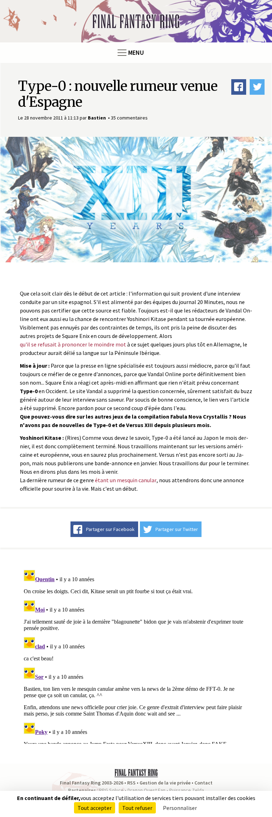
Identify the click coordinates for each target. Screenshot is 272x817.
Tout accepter (95, 807)
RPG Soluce (111, 790)
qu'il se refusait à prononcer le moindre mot (73, 344)
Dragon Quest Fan (146, 790)
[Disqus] (136, 655)
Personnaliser (180, 807)
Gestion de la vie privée (165, 783)
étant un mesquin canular (126, 480)
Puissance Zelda (186, 790)
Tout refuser (137, 807)
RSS (131, 783)
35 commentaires (129, 118)
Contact (203, 783)
